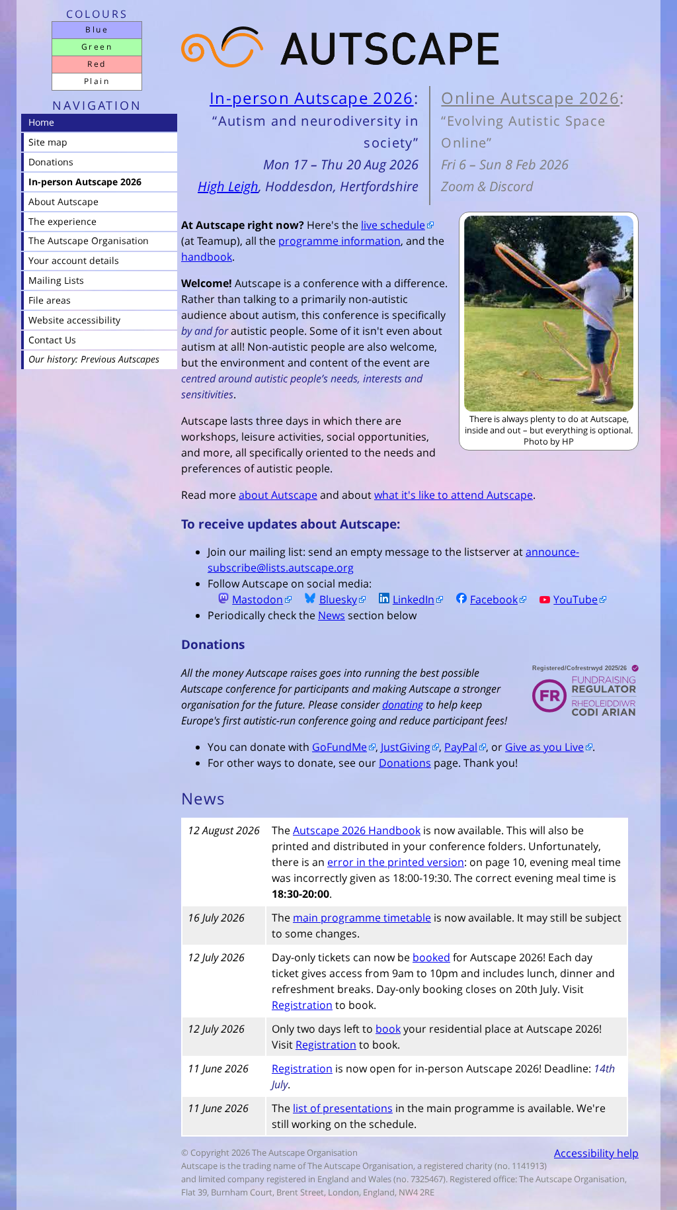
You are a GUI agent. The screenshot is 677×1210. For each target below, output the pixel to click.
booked (431, 957)
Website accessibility (74, 320)
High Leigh (228, 186)
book (388, 1028)
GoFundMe (339, 747)
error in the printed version (395, 862)
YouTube (575, 599)
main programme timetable (362, 917)
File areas (49, 300)
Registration (302, 1005)
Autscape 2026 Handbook (356, 830)
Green (96, 46)
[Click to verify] (580, 693)
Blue (96, 29)
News (331, 615)
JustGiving (405, 747)
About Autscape (63, 201)
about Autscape (278, 495)
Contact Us (52, 339)
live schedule (393, 225)
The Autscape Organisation (88, 240)
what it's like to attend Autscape (453, 495)
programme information (339, 241)
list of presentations (343, 1108)
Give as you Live (544, 747)
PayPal (460, 747)
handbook (206, 256)
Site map (47, 142)
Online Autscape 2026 (530, 97)
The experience (62, 221)
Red (96, 63)
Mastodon (257, 599)
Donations (405, 763)
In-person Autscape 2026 (312, 97)
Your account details (73, 260)
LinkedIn (413, 599)
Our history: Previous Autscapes (93, 359)
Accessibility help (596, 1153)
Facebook (494, 599)
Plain (97, 81)
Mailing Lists (56, 280)
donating (402, 704)
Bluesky (338, 599)
